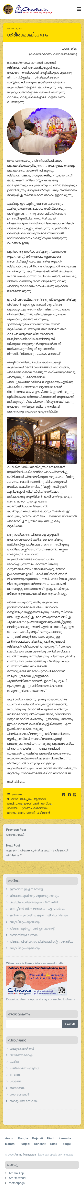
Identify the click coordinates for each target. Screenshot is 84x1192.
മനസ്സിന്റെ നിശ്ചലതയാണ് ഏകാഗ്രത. (37, 908)
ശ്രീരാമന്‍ (43, 812)
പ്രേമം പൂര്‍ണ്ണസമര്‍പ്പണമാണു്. (32, 928)
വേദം (21, 812)
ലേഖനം (16, 794)
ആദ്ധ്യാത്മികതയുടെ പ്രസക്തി (34, 902)
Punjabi (25, 1144)
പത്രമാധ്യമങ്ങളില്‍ (24, 1068)
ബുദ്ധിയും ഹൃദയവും (25, 921)
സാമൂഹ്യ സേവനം (24, 1101)
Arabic (9, 1138)
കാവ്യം (45, 803)
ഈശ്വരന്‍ (31, 803)
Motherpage (17, 1183)
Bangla (23, 1138)
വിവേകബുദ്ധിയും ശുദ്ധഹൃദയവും (34, 895)
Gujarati (37, 1138)
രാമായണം (40, 808)
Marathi (10, 1144)
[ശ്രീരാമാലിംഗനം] (70, 794)
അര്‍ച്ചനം (26, 799)
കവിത (14, 1061)
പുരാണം (26, 808)
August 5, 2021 (15, 28)
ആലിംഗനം (14, 803)
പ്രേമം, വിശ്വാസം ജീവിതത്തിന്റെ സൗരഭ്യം (41, 941)
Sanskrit (40, 1144)
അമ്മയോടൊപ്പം (21, 1055)
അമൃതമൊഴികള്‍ (22, 1048)
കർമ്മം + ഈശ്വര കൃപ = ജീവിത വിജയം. (39, 915)
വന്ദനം (11, 812)
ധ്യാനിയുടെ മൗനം (24, 935)
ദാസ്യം (12, 808)
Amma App (16, 1173)
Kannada (65, 1138)
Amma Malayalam (25, 1154)
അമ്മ (14, 799)
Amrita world (17, 1178)
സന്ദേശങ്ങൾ (19, 1094)
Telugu (66, 1144)
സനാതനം (17, 1087)
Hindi (50, 1138)
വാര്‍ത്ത (15, 1081)
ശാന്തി (30, 812)
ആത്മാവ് (39, 799)
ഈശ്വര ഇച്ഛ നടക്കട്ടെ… (28, 889)
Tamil (53, 1144)
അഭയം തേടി (15, 834)
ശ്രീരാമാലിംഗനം (27, 35)
